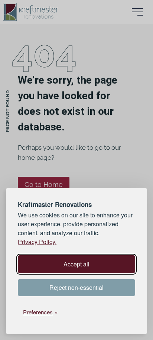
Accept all (76, 264)
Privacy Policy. (37, 241)
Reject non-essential (76, 287)
